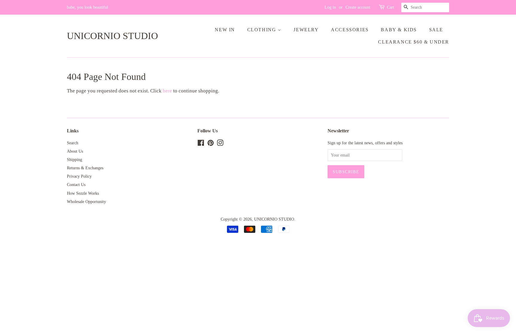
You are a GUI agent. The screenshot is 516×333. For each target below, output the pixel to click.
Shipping (74, 159)
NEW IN (225, 29)
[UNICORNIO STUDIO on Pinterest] (210, 144)
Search (72, 142)
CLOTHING (262, 29)
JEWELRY (306, 29)
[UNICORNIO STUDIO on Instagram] (220, 144)
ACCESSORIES (350, 29)
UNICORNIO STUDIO (112, 35)
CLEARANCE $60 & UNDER (413, 41)
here (167, 91)
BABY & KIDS (399, 29)
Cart (390, 7)
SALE (436, 29)
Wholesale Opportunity (86, 201)
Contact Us (76, 184)
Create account (357, 7)
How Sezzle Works (83, 193)
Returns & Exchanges (85, 167)
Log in (330, 7)
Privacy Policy (79, 176)
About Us (75, 151)
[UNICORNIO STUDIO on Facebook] (200, 144)
